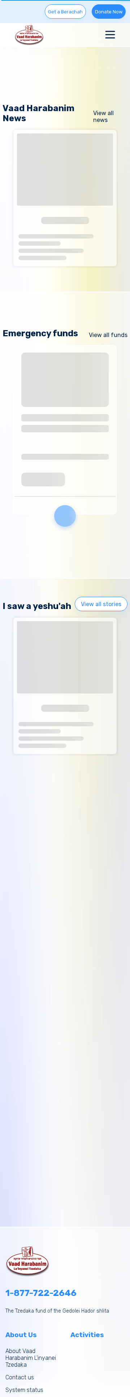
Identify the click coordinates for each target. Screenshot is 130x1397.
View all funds (108, 335)
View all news (103, 116)
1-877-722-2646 (41, 1293)
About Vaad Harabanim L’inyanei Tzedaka (30, 1358)
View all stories (101, 604)
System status (24, 1390)
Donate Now (108, 11)
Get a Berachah (65, 11)
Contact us (19, 1377)
